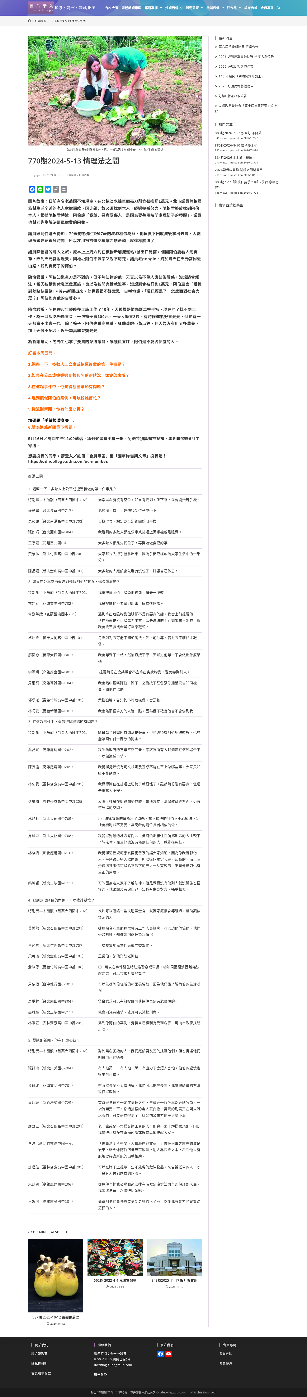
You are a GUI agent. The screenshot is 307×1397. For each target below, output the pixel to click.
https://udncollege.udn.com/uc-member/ (68, 461)
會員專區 (225, 1353)
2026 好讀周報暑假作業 (236, 66)
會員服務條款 (41, 1373)
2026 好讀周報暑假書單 (236, 86)
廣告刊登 (100, 1375)
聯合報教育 (39, 1353)
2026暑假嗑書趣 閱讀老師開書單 (239, 170)
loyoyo (36, 175)
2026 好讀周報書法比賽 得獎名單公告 (246, 56)
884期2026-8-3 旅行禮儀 (233, 157)
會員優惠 (225, 1363)
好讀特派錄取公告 (233, 96)
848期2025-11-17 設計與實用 (174, 1280)
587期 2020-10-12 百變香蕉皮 (55, 1317)
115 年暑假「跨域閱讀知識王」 (241, 76)
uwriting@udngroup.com (113, 1365)
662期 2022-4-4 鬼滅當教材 (115, 1280)
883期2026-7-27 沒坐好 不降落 (238, 133)
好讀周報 (84, 175)
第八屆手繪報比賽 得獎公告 (239, 47)
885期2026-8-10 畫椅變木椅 (236, 145)
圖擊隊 (73, 175)
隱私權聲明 (39, 1363)
